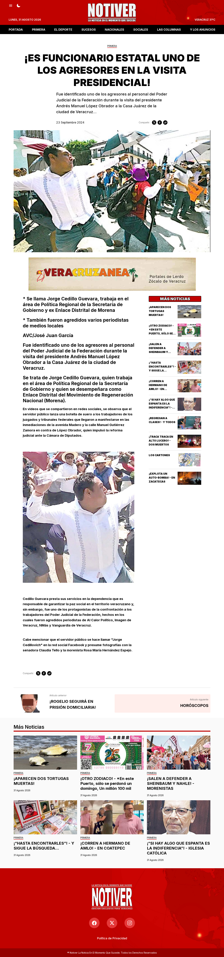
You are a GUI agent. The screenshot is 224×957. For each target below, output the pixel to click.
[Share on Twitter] (154, 122)
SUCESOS (88, 29)
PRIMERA (38, 29)
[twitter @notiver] (112, 923)
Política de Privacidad (112, 938)
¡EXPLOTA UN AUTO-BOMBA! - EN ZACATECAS (162, 477)
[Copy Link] (165, 122)
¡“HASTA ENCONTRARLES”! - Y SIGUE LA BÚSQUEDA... (44, 846)
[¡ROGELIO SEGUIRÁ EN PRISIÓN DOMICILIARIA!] (30, 703)
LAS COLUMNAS (169, 29)
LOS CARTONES (159, 455)
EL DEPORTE (63, 29)
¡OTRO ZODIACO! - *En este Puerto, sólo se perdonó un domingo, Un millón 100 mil (107, 783)
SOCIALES (140, 29)
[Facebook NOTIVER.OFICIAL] (94, 923)
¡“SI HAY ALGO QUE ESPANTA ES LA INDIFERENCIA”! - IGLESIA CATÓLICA (178, 848)
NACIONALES (114, 29)
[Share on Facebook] (159, 122)
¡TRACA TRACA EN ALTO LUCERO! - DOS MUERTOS (161, 440)
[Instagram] (129, 923)
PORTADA (16, 29)
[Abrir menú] (11, 5)
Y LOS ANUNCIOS (202, 29)
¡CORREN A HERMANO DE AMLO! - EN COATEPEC (105, 846)
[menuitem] (112, 938)
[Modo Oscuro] (18, 5)
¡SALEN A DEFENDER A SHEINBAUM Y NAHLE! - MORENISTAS (158, 351)
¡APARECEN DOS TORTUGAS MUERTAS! (160, 311)
